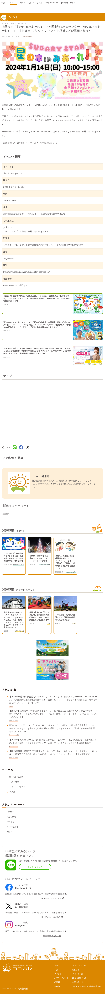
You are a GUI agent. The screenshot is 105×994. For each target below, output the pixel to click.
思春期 (57, 986)
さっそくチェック (35, 867)
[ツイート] (28, 447)
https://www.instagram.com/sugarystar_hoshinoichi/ (26, 272)
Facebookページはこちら (51, 898)
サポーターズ (77, 974)
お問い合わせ (77, 982)
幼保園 (57, 982)
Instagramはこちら (51, 936)
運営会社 (75, 970)
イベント (11, 23)
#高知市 (10, 811)
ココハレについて (79, 965)
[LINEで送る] (15, 447)
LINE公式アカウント (80, 978)
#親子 (9, 832)
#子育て (10, 822)
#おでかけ (11, 817)
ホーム (4, 23)
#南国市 (5, 514)
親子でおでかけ (22, 23)
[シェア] (21, 447)
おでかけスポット (61, 978)
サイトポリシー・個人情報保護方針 (86, 986)
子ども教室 (14, 782)
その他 (12, 792)
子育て (57, 970)
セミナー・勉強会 (17, 787)
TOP (56, 965)
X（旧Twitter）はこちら (51, 917)
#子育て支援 (12, 827)
